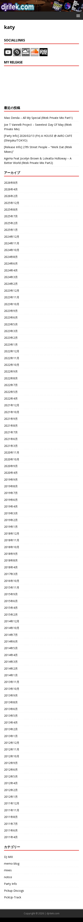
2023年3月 (11, 331)
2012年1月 (11, 797)
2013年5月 (11, 715)
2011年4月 (11, 837)
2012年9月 (11, 763)
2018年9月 (11, 554)
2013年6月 (11, 709)
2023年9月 (11, 311)
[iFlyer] (43, 54)
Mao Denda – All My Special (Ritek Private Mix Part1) (38, 118)
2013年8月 (11, 702)
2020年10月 (11, 459)
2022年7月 (11, 385)
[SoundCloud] (35, 54)
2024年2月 (11, 284)
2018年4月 (11, 567)
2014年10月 (11, 628)
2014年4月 (11, 655)
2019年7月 (11, 493)
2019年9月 (11, 479)
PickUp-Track (12, 897)
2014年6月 (11, 641)
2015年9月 (11, 594)
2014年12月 (11, 621)
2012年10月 (11, 756)
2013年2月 (11, 729)
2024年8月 (11, 257)
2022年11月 (11, 358)
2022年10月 (11, 365)
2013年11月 (11, 682)
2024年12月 (11, 236)
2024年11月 (11, 243)
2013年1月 (11, 736)
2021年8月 (11, 425)
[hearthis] (17, 54)
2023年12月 (11, 290)
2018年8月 (11, 560)
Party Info (10, 884)
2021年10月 (11, 412)
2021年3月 (11, 446)
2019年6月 (11, 500)
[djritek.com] (41, 9)
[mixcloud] (26, 54)
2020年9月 (11, 466)
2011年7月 (11, 824)
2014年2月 (11, 668)
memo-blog (11, 863)
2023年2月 (11, 338)
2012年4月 (11, 783)
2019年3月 (11, 513)
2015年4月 (11, 608)
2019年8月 (11, 486)
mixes (8, 870)
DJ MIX (8, 857)
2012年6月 (11, 769)
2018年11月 (11, 540)
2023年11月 (11, 297)
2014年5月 (11, 648)
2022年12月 (11, 351)
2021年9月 (11, 419)
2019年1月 (11, 527)
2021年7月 (11, 432)
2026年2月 (11, 196)
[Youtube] (8, 54)
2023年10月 (11, 304)
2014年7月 (11, 635)
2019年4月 (11, 506)
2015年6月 (11, 601)
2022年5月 (11, 392)
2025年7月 (11, 216)
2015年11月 (11, 587)
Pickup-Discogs (14, 890)
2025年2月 (11, 223)
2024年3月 (11, 277)
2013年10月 (11, 689)
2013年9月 (11, 695)
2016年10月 (11, 581)
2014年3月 (11, 662)
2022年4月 (11, 398)
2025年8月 (11, 209)
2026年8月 (11, 183)
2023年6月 (11, 317)
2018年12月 (11, 533)
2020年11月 (11, 452)
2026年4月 (11, 189)
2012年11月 (11, 749)
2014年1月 (11, 675)
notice (8, 877)
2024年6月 (11, 263)
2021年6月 (11, 439)
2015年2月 (11, 614)
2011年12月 (11, 803)
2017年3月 (11, 574)
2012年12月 (11, 743)
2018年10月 (11, 547)
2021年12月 (11, 405)
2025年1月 (11, 230)
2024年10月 (11, 250)
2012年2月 (11, 790)
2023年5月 (11, 324)
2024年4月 (11, 270)
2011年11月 (11, 810)
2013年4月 (11, 722)
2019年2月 (11, 520)
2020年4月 (11, 473)
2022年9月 (11, 371)
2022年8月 (11, 378)
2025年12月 (11, 203)
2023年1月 (11, 344)
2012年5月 (11, 776)
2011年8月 (11, 817)
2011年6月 (11, 830)
